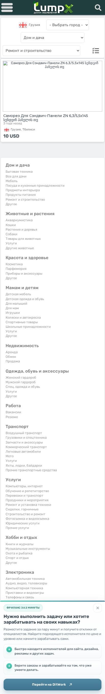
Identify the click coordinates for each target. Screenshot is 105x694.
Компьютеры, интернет (24, 486)
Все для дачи (16, 176)
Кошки (11, 225)
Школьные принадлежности (28, 327)
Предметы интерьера (23, 190)
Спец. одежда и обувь (23, 387)
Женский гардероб (21, 377)
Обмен (11, 357)
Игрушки (13, 313)
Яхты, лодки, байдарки (24, 465)
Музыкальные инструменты (28, 549)
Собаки (11, 234)
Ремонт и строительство (25, 199)
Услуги (11, 243)
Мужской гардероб (21, 382)
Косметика (14, 264)
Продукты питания (21, 195)
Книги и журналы (19, 544)
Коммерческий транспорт (26, 447)
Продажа (13, 361)
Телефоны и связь (20, 597)
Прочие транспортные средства (31, 470)
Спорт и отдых (17, 558)
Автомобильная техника (25, 579)
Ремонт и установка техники (28, 505)
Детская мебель (18, 294)
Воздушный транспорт (24, 433)
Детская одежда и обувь (25, 299)
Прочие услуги (17, 528)
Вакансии (13, 412)
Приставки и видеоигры (25, 593)
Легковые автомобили (23, 451)
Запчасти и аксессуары (24, 442)
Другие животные (20, 248)
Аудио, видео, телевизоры (26, 583)
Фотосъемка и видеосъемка (27, 519)
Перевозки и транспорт (24, 495)
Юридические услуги (23, 523)
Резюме (12, 417)
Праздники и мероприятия (27, 500)
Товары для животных (23, 239)
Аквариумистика (19, 220)
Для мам (12, 308)
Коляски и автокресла (23, 317)
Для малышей (16, 303)
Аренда (12, 352)
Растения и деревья (21, 229)
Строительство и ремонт (25, 514)
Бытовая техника (19, 171)
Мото (10, 456)
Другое (11, 204)
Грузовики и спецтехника (26, 437)
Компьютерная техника (24, 588)
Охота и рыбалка (19, 553)
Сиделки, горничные (22, 509)
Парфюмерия (16, 269)
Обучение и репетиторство (27, 491)
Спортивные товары (22, 322)
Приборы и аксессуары (24, 273)
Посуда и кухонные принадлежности (35, 185)
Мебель (12, 181)
